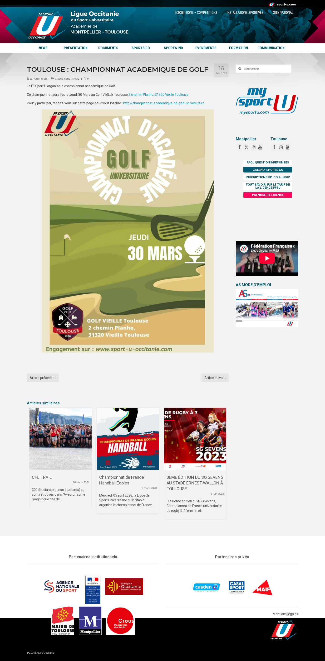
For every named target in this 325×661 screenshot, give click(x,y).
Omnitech (40, 78)
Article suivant (215, 378)
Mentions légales (285, 614)
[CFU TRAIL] (61, 439)
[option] (60, 460)
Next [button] (222, 466)
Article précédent (43, 378)
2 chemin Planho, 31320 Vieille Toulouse (158, 94)
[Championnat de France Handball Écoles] (128, 439)
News (75, 78)
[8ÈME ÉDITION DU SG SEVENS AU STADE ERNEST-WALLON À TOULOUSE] (195, 439)
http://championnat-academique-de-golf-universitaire (163, 103)
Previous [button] (33, 466)
